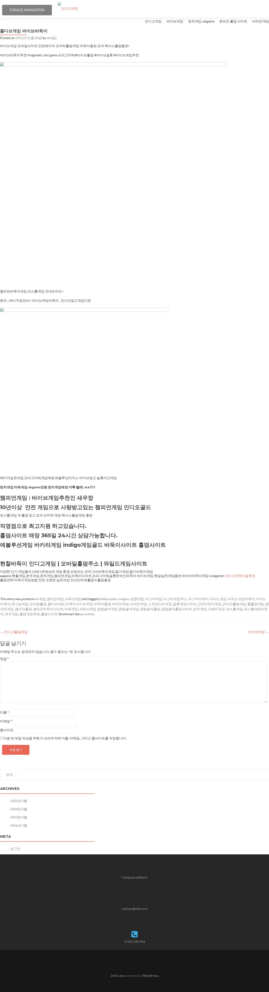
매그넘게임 (19, 604)
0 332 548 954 (134, 941)
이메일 (6, 721)
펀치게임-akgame (201, 21)
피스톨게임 (234, 609)
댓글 (4, 659)
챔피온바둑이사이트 (48, 609)
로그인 (15, 849)
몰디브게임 (55, 604)
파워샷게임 (73, 599)
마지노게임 (218, 599)
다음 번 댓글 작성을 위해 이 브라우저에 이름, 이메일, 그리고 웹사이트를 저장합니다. (65, 738)
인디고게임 (153, 21)
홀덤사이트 (49, 614)
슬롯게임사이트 (184, 604)
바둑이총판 (102, 604)
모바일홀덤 (37, 604)
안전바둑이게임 (209, 604)
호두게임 (11, 614)
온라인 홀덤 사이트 (233, 21)
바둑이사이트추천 (79, 604)
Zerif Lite (117, 976)
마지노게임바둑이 (241, 599)
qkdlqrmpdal (107, 599)
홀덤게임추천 (29, 614)
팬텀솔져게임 (129, 609)
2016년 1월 (18, 825)
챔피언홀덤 (23, 609)
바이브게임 (174, 21)
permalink (87, 614)
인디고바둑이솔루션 (240, 576)
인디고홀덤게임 (14, 632)
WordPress (150, 976)
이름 (4, 712)
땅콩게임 (137, 599)
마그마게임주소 (175, 599)
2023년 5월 (18, 817)
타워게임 (71, 609)
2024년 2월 (18, 809)
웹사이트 (6, 730)
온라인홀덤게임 (234, 604)
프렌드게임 (216, 609)
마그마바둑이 (198, 599)
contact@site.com (134, 908)
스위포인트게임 (159, 604)
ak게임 (40, 599)
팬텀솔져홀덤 (150, 609)
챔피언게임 (55, 599)
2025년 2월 (18, 801)
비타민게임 (260, 21)
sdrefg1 (52, 38)
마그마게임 (153, 599)
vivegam (123, 599)
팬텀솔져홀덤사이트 (176, 609)
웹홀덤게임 (255, 604)
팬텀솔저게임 (107, 609)
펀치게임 (199, 609)
